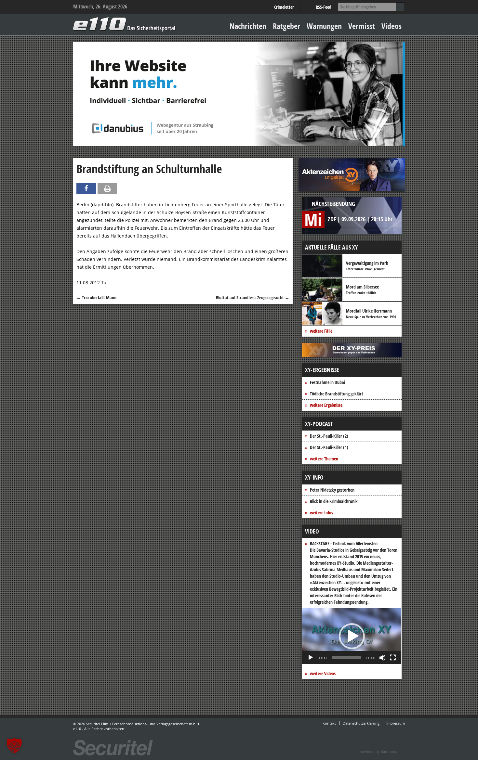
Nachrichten (248, 25)
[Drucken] (107, 188)
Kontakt (329, 723)
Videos (391, 25)
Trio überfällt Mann (96, 297)
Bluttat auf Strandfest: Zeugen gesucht (252, 297)
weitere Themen (324, 459)
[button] (352, 636)
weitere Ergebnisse (326, 405)
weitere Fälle (321, 331)
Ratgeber (286, 25)
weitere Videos (323, 673)
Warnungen (324, 25)
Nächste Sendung (333, 204)
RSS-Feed (323, 7)
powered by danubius (378, 751)
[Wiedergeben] (310, 657)
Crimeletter (284, 7)
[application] (351, 636)
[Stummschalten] (382, 657)
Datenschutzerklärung (361, 723)
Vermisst (361, 25)
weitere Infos (321, 512)
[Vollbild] (393, 657)
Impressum (395, 723)
